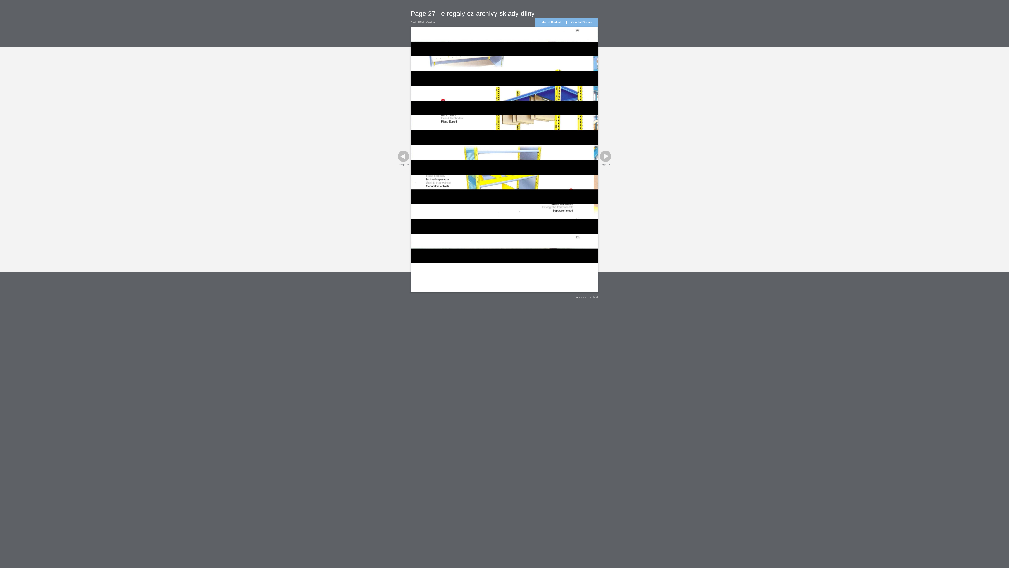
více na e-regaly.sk (587, 297)
